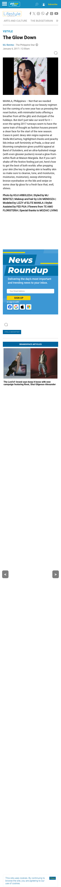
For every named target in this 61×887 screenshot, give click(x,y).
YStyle (8, 31)
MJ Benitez (8, 45)
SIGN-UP (18, 298)
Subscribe (52, 4)
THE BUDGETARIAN (41, 20)
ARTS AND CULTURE (15, 20)
